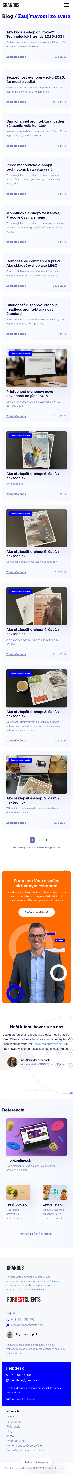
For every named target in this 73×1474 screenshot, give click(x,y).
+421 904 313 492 (23, 1319)
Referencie (13, 1426)
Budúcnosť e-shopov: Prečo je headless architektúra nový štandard (32, 309)
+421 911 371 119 (20, 1375)
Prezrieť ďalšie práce (36, 1234)
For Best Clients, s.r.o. (52, 1281)
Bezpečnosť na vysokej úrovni (25, 1450)
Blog (9, 1431)
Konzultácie (13, 1421)
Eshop (10, 1417)
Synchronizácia (16, 1441)
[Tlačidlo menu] (66, 5)
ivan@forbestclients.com (27, 1325)
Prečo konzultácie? (36, 912)
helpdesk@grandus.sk (25, 1380)
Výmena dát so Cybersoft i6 (24, 1445)
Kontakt (11, 1436)
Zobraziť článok (16, 56)
